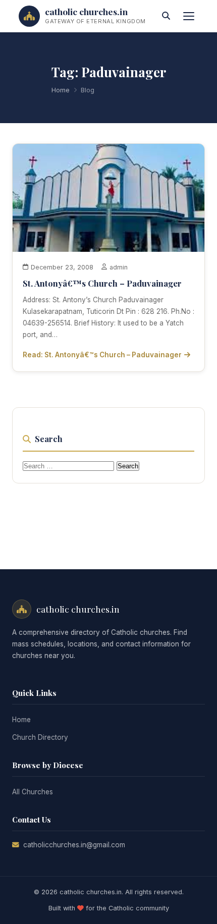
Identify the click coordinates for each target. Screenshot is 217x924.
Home (60, 90)
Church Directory (40, 737)
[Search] (166, 16)
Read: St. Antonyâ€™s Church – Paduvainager (102, 355)
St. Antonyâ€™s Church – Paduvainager (102, 283)
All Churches (32, 792)
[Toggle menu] (188, 16)
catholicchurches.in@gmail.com (74, 845)
